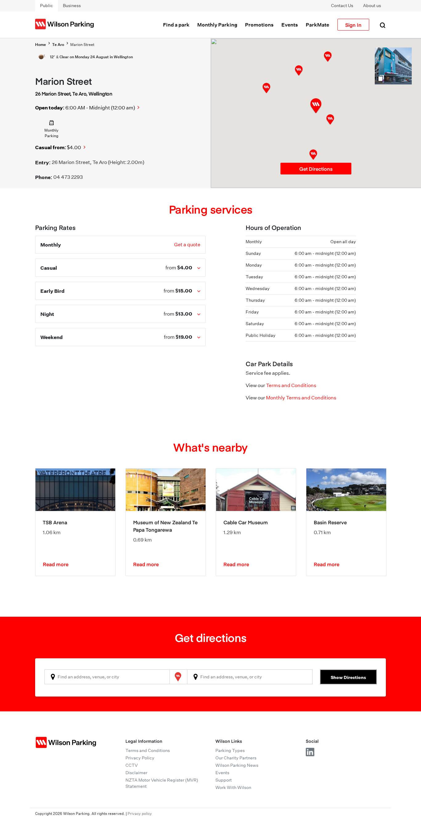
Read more (55, 564)
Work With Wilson (233, 787)
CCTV (131, 765)
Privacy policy (140, 813)
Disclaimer (136, 772)
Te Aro (58, 44)
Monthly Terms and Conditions (301, 398)
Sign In (353, 24)
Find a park (176, 25)
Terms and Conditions (291, 385)
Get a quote (187, 244)
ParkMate (317, 25)
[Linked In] (310, 752)
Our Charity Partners (235, 757)
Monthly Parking (217, 25)
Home (40, 44)
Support (223, 780)
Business (72, 5)
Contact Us (342, 5)
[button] (330, 119)
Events (289, 25)
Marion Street (82, 44)
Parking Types (230, 750)
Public (46, 5)
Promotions (259, 25)
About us (372, 5)
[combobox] (107, 676)
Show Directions (348, 677)
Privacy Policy (139, 757)
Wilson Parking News (236, 765)
